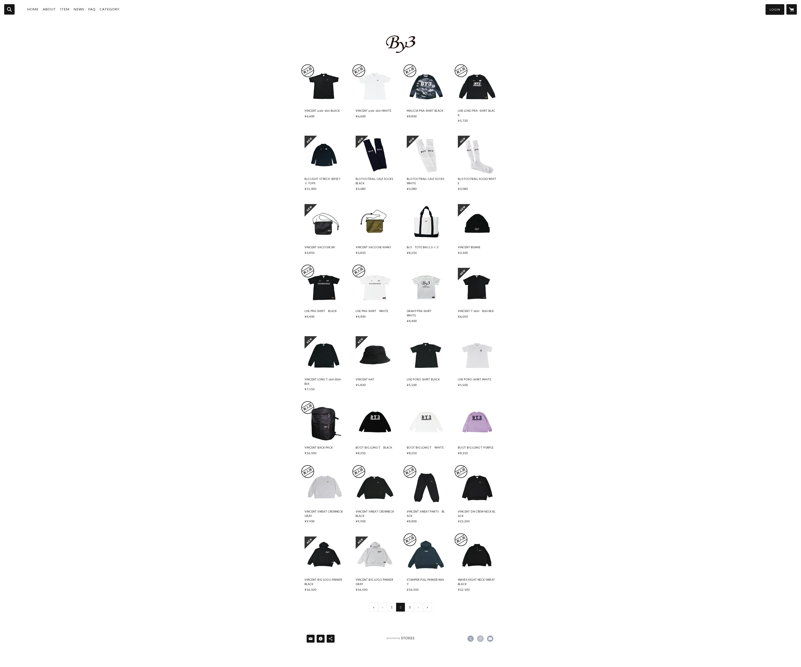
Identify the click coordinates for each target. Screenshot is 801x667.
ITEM (64, 9)
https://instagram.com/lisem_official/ (480, 639)
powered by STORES (400, 639)
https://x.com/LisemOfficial (470, 639)
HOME (33, 9)
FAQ (92, 9)
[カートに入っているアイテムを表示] (791, 9)
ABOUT (49, 9)
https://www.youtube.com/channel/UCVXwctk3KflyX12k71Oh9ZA (490, 639)
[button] (775, 9)
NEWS (79, 9)
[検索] (9, 9)
